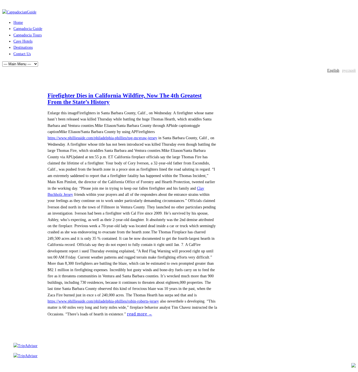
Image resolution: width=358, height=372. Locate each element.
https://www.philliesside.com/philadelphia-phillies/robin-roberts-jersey (103, 301)
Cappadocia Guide (27, 29)
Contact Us (22, 54)
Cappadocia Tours (27, 35)
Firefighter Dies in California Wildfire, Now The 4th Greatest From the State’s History (125, 98)
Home (18, 22)
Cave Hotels (22, 41)
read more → (139, 314)
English (333, 70)
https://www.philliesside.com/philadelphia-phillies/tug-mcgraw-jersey (102, 138)
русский (349, 70)
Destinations (23, 47)
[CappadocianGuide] (19, 12)
